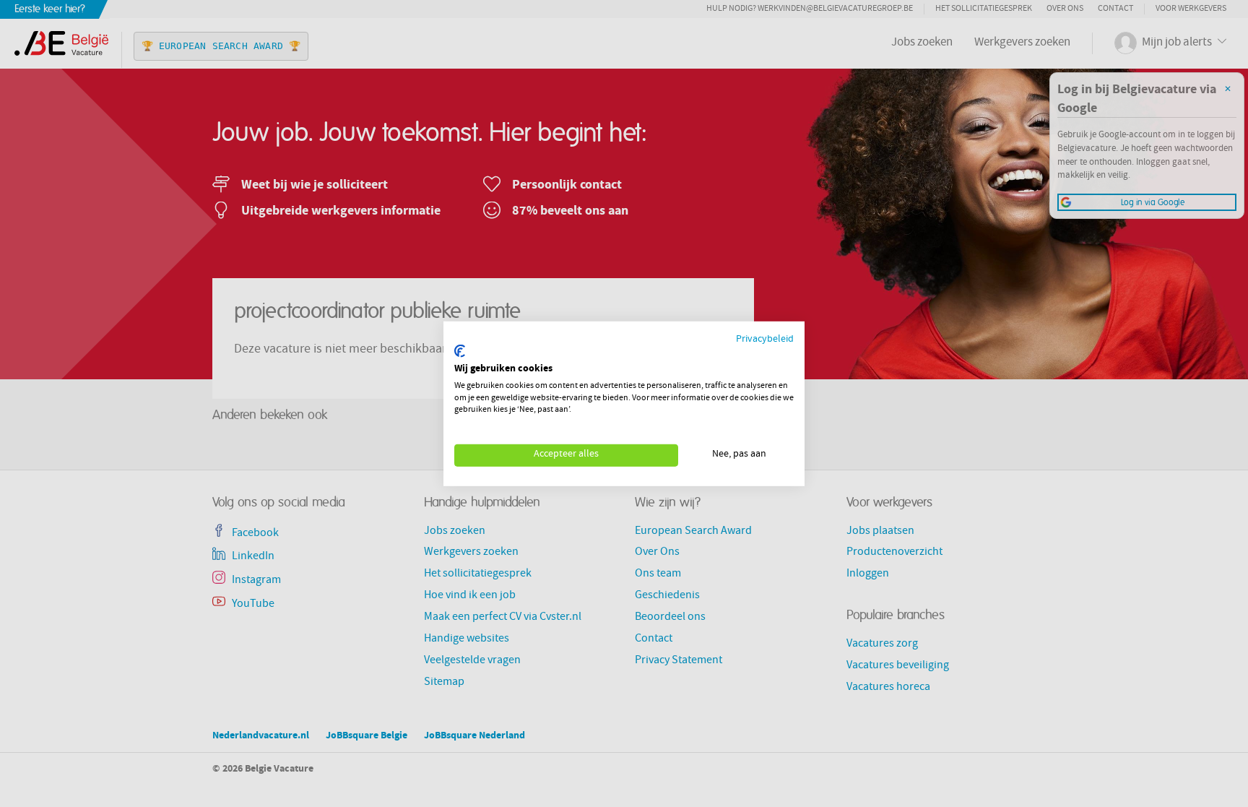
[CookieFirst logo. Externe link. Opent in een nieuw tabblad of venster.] (459, 351)
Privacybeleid (765, 339)
